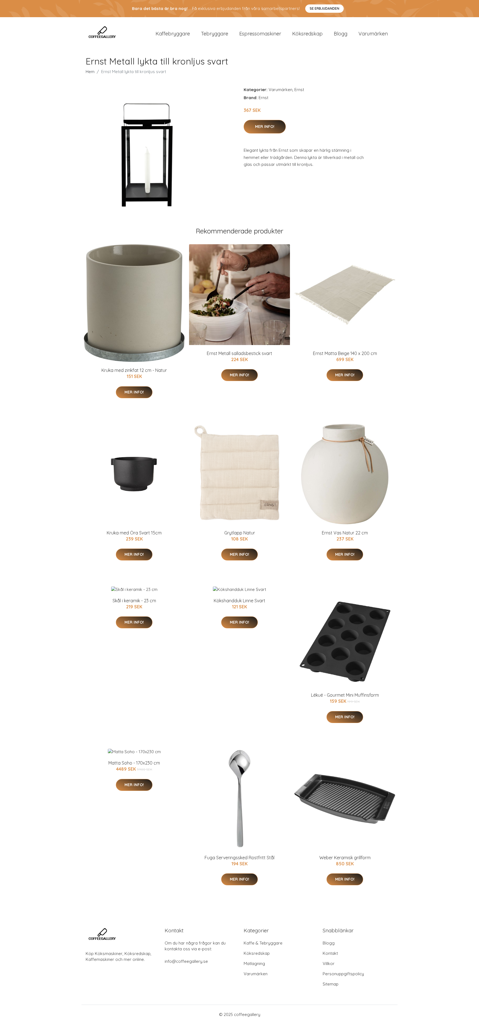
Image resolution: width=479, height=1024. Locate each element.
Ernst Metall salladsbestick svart (239, 353)
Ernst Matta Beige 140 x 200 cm (345, 353)
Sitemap (330, 984)
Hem (90, 71)
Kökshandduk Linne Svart (239, 600)
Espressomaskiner (260, 33)
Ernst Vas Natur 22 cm (345, 533)
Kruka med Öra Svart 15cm (134, 533)
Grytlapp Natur (239, 533)
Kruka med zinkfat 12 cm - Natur (134, 370)
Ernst (299, 89)
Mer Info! (264, 126)
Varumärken (373, 33)
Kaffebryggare (173, 33)
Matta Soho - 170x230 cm (134, 763)
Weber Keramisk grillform (345, 857)
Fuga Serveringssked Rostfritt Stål (239, 857)
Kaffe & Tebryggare (263, 943)
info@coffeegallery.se (186, 961)
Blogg (340, 33)
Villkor (329, 963)
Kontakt (330, 953)
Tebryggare (214, 33)
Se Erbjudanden (324, 8)
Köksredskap (307, 33)
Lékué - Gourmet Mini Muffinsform (345, 695)
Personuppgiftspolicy (343, 973)
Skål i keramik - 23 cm (134, 600)
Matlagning (254, 963)
